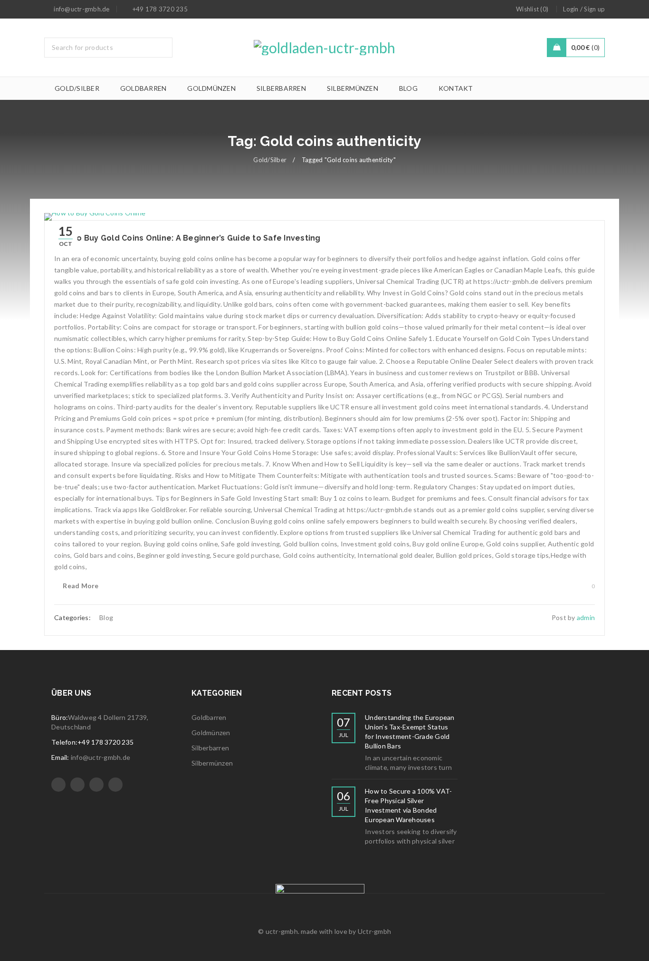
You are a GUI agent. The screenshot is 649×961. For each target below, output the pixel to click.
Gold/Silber (269, 160)
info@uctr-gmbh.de (100, 757)
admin (586, 617)
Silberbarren (210, 748)
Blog (106, 617)
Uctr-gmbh (374, 931)
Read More (80, 586)
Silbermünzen (212, 763)
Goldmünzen (210, 732)
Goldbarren (209, 717)
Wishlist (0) (532, 9)
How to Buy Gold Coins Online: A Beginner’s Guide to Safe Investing (187, 238)
